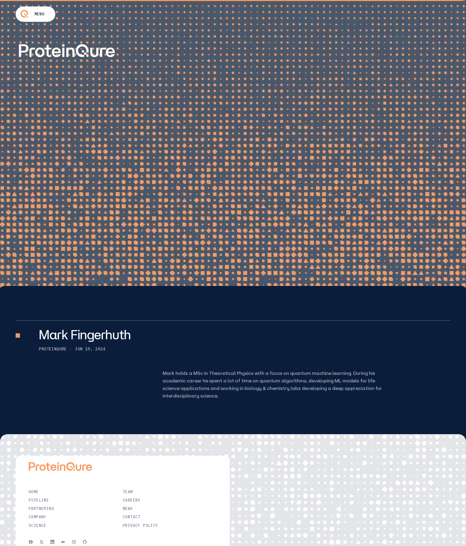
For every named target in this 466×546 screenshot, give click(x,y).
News (128, 508)
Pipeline (39, 500)
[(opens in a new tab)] (31, 542)
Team (128, 491)
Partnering (41, 508)
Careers (132, 500)
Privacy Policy (140, 525)
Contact (132, 516)
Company (37, 516)
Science (37, 525)
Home (34, 491)
